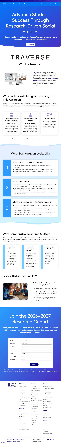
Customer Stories (22, 427)
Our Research (46, 413)
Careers (45, 422)
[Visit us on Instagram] (47, 439)
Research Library (46, 415)
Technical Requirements (35, 416)
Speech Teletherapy (47, 401)
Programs (15, 3)
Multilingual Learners (23, 395)
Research (26, 3)
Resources (32, 3)
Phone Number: (16, 356)
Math (32, 392)
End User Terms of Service (18, 439)
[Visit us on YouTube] (50, 439)
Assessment (33, 398)
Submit (34, 364)
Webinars (21, 420)
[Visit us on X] (52, 439)
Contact (51, 3)
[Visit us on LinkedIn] (53, 439)
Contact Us (45, 431)
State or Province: (16, 359)
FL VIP (32, 424)
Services (20, 3)
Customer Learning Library (24, 429)
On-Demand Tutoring (47, 395)
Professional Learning (47, 407)
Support (37, 3)
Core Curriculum (22, 390)
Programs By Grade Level (36, 404)
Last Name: (16, 343)
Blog (20, 418)
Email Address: (16, 350)
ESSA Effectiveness (47, 417)
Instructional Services (47, 386)
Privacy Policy (33, 420)
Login (47, 3)
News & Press (46, 427)
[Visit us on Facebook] (49, 439)
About (42, 3)
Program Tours (34, 408)
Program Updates (34, 406)
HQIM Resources (22, 416)
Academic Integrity (36, 388)
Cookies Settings (16, 441)
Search (56, 3)
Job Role (16, 353)
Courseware (33, 386)
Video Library (21, 425)
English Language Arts (35, 390)
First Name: (16, 340)
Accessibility (33, 422)
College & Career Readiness (24, 401)
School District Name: (16, 346)
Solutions (9, 3)
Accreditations (34, 418)
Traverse (35, 72)
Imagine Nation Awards (47, 433)
